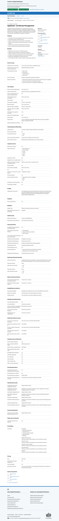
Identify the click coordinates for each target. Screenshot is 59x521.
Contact (8, 495)
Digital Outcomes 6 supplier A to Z (12, 506)
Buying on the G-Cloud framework (35, 499)
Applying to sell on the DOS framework (36, 497)
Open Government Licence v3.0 (25, 518)
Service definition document (45, 37)
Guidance (18, 15)
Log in (23, 15)
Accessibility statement (27, 514)
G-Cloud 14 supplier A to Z (11, 502)
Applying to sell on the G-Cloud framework (37, 495)
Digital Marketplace (11, 15)
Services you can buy (10, 497)
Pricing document (43, 34)
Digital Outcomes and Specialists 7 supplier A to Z (15, 508)
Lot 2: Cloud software (18, 20)
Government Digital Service (15, 516)
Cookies (16, 514)
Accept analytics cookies (12, 9)
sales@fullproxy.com (41, 55)
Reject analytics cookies (23, 9)
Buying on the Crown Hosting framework (36, 502)
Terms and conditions (44, 39)
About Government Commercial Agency (13, 499)
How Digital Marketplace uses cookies (37, 9)
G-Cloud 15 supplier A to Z (11, 504)
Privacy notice (20, 514)
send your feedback (26, 18)
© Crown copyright (48, 518)
